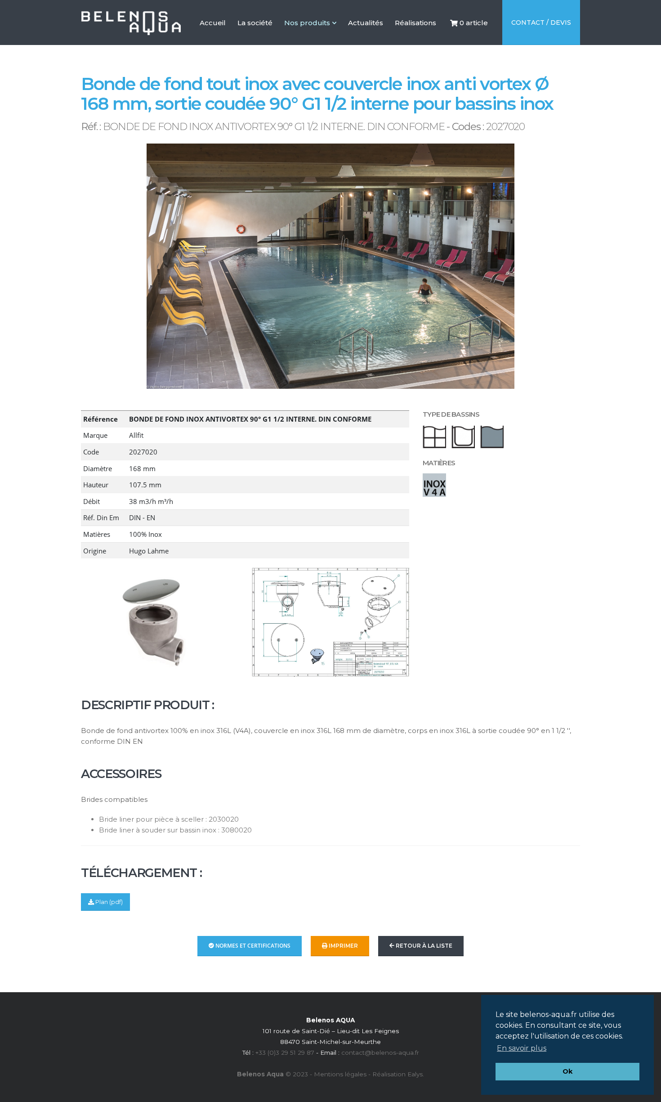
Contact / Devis (541, 22)
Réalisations (415, 40)
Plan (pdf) (108, 902)
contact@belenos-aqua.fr (380, 1052)
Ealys (415, 1074)
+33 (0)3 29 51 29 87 (284, 1052)
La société (254, 40)
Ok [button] (567, 1071)
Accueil (213, 40)
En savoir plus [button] (521, 1048)
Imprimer (342, 945)
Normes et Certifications (252, 945)
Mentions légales (340, 1074)
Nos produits (307, 22)
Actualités (365, 40)
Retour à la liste (423, 945)
